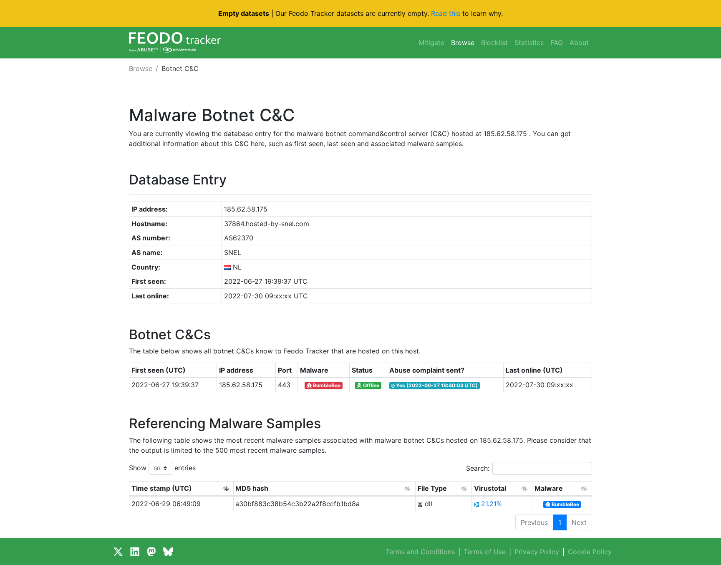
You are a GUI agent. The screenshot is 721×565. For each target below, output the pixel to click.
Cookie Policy (590, 551)
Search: (477, 468)
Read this (445, 13)
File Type (432, 488)
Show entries (162, 467)
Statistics (529, 42)
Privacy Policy (536, 551)
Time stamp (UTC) (161, 488)
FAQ (556, 42)
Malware (548, 488)
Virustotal (490, 488)
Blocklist (494, 42)
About (579, 42)
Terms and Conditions (420, 551)
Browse (462, 42)
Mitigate (431, 42)
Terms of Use (485, 551)
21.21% (491, 503)
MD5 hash (251, 488)
